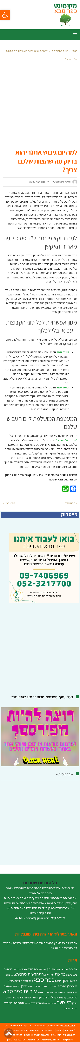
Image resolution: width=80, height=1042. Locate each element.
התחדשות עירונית (30, 974)
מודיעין (60, 1030)
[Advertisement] (40, 105)
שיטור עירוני (51, 1003)
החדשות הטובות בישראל (16, 1030)
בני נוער (8, 969)
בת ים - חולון (62, 1034)
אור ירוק (51, 969)
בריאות (60, 974)
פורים (73, 997)
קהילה (53, 997)
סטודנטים (72, 992)
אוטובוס (73, 969)
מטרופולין (72, 986)
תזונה (27, 1003)
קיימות (37, 997)
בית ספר (17, 969)
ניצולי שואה (14, 986)
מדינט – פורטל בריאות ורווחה (42, 1030)
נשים (6, 986)
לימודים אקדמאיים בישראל (49, 1039)
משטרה (53, 986)
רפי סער (64, 1002)
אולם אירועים (62, 969)
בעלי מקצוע (71, 974)
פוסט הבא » (9, 503)
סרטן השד (55, 992)
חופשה (73, 980)
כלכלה (58, 980)
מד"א (11, 980)
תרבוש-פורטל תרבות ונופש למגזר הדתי (44, 1025)
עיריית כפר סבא (20, 991)
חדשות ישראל (29, 1039)
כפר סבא (44, 979)
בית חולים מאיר (30, 969)
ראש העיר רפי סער (22, 997)
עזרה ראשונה (43, 992)
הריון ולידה (49, 974)
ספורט (63, 992)
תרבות (66, 1008)
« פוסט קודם (71, 503)
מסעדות (62, 986)
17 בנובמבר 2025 (39, 182)
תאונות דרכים (37, 1003)
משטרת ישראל (42, 986)
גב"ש (53, 1034)
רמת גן (72, 1034)
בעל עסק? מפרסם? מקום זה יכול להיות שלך (42, 697)
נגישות (31, 986)
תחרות (74, 1008)
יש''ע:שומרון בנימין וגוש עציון (37, 1034)
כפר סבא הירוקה (23, 980)
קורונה (45, 997)
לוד (64, 1039)
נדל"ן (24, 986)
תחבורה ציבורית (14, 1003)
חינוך (66, 980)
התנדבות (11, 974)
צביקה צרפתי (63, 997)
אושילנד (42, 969)
